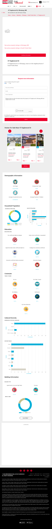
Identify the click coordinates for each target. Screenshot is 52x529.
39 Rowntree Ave (11, 154)
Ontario (8, 479)
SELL (14, 6)
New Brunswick (34, 479)
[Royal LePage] (12, 2)
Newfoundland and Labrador (42, 479)
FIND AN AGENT (23, 6)
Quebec (11, 479)
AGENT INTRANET (37, 475)
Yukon (22, 480)
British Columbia (19, 479)
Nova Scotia (11, 480)
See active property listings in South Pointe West (18, 48)
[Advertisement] (26, 445)
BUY (8, 6)
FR (43, 6)
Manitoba (24, 479)
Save (9, 159)
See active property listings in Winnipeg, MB (17, 45)
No (6, 83)
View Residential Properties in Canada (8, 492)
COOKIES (47, 475)
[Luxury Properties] (44, 2)
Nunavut (25, 480)
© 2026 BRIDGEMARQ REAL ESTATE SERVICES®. (13, 474)
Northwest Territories (5, 480)
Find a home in (4, 479)
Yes (10, 83)
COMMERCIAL (30, 475)
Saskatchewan (28, 479)
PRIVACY (44, 475)
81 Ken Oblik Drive (41, 155)
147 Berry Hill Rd (26, 155)
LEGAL (41, 475)
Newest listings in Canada (19, 492)
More (29, 6)
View (18, 159)
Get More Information (26, 55)
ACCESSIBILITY (47, 476)
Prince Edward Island (17, 480)
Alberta (14, 479)
